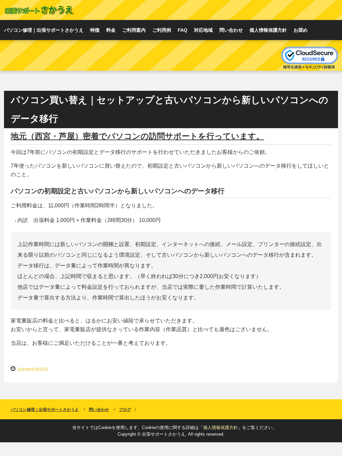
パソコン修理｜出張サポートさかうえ (43, 30)
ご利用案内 (134, 30)
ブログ (125, 409)
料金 (111, 30)
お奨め (301, 30)
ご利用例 (161, 30)
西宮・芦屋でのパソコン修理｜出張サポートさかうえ (39, 10)
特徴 (95, 30)
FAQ (182, 30)
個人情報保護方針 (268, 30)
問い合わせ (231, 30)
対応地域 (203, 30)
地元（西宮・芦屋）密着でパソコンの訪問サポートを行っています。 (137, 136)
